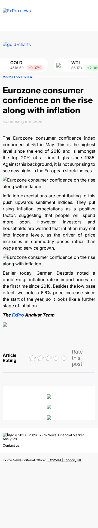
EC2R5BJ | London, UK (64, 460)
